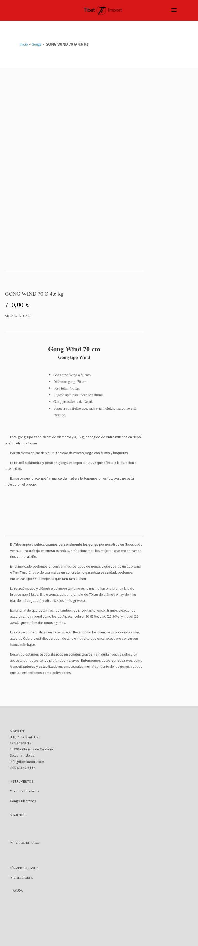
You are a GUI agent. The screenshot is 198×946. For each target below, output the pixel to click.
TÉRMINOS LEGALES (24, 867)
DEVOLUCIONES (21, 877)
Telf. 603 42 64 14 (22, 767)
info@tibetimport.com (27, 761)
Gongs (37, 44)
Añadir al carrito (86, 324)
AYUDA (18, 890)
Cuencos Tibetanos (24, 791)
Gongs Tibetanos (23, 801)
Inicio (24, 44)
